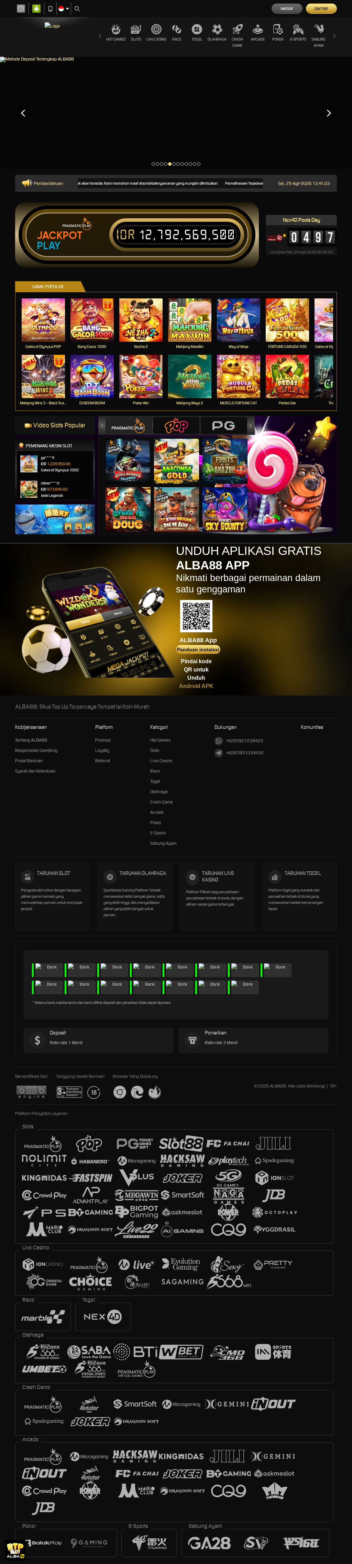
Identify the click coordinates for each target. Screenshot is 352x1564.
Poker (278, 39)
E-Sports (298, 39)
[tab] (129, 425)
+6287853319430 (244, 753)
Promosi (103, 740)
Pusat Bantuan (29, 761)
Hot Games (115, 39)
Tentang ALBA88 (31, 740)
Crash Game (237, 42)
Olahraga (217, 39)
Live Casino (156, 39)
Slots (136, 39)
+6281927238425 (244, 741)
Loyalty (102, 750)
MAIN (47, 320)
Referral (102, 761)
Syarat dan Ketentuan (35, 771)
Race (176, 39)
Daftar (321, 8)
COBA (132, 454)
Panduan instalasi (198, 649)
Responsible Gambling (36, 750)
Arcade (258, 39)
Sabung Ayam (318, 42)
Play (48, 246)
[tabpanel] (176, 113)
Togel (197, 39)
